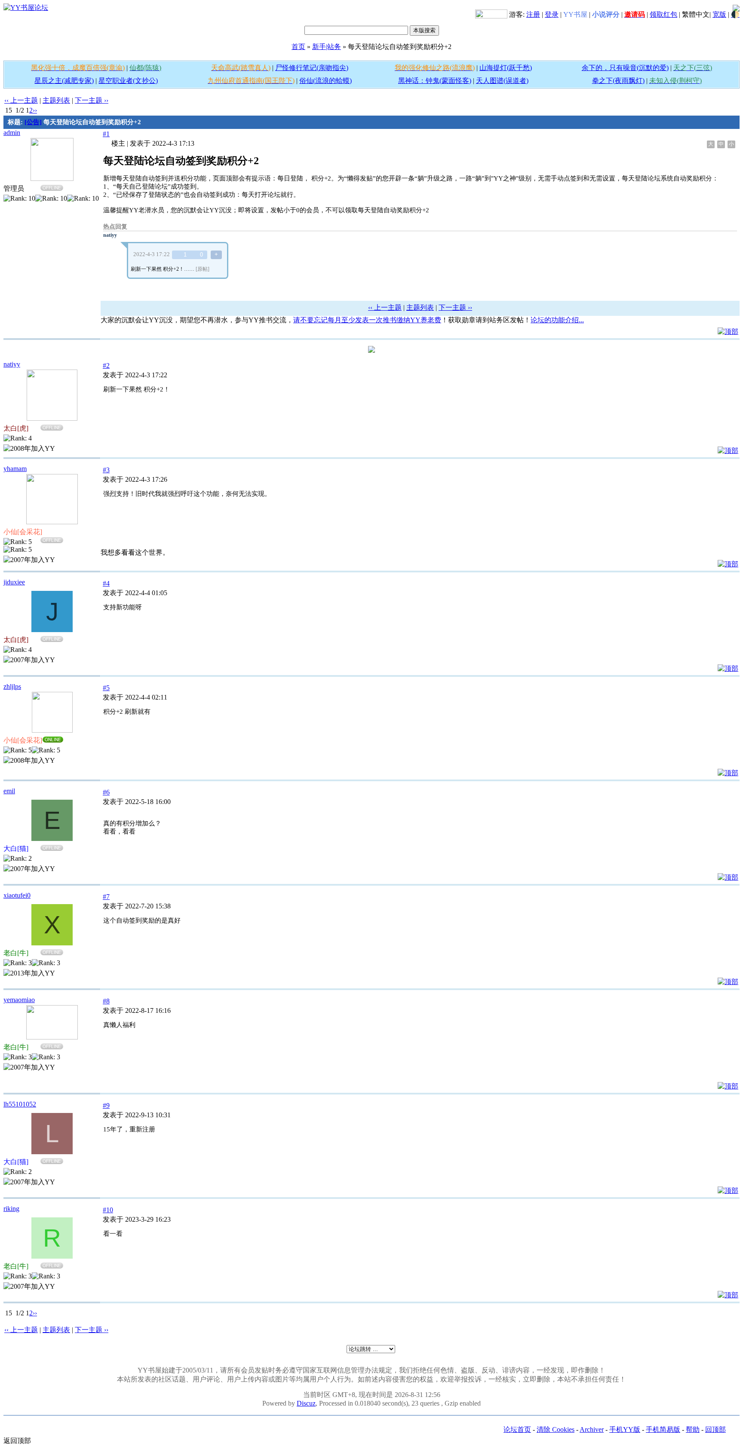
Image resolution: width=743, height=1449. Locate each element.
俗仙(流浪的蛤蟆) (325, 80)
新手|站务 (326, 46)
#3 (106, 470)
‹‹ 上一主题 (21, 100)
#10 (108, 1210)
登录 (552, 14)
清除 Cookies (555, 1429)
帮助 (693, 1429)
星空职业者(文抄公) (128, 80)
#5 (106, 687)
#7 (106, 896)
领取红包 (663, 14)
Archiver (592, 1429)
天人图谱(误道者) (502, 80)
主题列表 (56, 100)
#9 (106, 1105)
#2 (106, 365)
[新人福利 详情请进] (491, 14)
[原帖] (202, 269)
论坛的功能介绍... (557, 320)
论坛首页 (517, 1429)
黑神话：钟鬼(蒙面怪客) (434, 80)
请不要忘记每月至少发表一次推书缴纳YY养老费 (367, 320)
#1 (106, 134)
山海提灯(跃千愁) (505, 67)
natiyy (110, 235)
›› (35, 110)
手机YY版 (624, 1429)
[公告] (33, 122)
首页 (298, 46)
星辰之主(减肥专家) (64, 80)
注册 (533, 14)
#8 (106, 1001)
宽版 (719, 14)
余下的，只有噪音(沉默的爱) (625, 67)
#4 (106, 583)
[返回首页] (25, 7)
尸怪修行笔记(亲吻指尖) (311, 67)
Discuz (306, 1403)
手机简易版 (663, 1429)
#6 (106, 792)
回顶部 (715, 1429)
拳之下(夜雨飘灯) (618, 80)
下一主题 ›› (91, 100)
